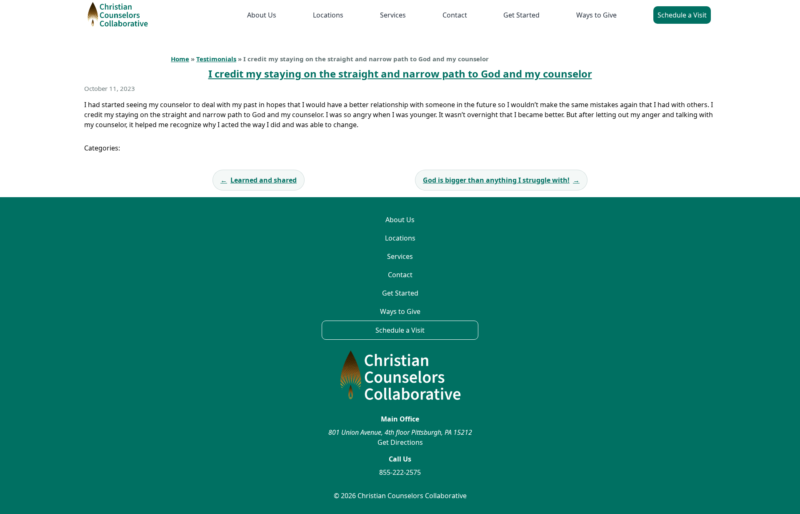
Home (180, 59)
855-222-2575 (400, 472)
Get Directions (400, 442)
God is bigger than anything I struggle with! (501, 180)
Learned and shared (258, 180)
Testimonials (216, 59)
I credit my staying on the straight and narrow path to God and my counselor (400, 73)
